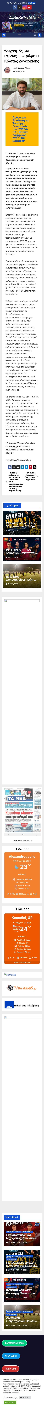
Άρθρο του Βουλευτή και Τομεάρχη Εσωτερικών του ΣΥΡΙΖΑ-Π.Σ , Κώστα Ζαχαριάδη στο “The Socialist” (20, 129)
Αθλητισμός (27, 1232)
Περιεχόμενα (11, 1259)
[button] (35, 35)
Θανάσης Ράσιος (23, 68)
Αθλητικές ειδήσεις (14, 1232)
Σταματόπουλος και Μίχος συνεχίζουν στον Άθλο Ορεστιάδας (20, 1238)
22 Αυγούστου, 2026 (17, 1242)
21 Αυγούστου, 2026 (17, 1298)
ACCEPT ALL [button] (10, 1402)
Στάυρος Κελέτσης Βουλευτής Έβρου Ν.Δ (30, 476)
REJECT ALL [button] (24, 1397)
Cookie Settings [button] (10, 1397)
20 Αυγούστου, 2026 (17, 1325)
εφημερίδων (28, 840)
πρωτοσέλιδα (19, 840)
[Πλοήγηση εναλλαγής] (19, 35)
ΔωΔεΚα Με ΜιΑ (22, 17)
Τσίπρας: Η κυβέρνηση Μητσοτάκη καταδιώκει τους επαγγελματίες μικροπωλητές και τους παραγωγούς (15, 482)
